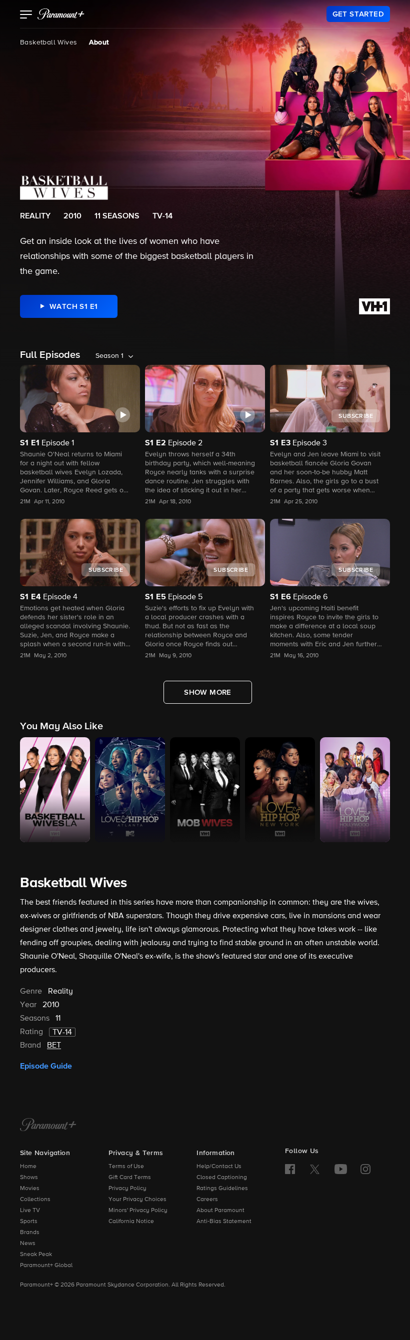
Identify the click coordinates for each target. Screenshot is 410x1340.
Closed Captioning (221, 1178)
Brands (30, 1233)
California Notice (131, 1222)
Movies (30, 1189)
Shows (29, 1178)
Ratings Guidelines (222, 1189)
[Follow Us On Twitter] (314, 1168)
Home (28, 1167)
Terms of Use (126, 1167)
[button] (26, 15)
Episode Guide (46, 1066)
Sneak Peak (36, 1255)
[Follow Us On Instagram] (365, 1169)
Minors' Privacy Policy (138, 1211)
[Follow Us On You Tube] (340, 1169)
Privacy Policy (127, 1189)
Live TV (30, 1211)
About (98, 42)
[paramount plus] (61, 13)
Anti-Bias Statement (224, 1222)
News (28, 1244)
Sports (29, 1222)
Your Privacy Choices (137, 1200)
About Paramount (220, 1211)
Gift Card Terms (129, 1178)
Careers (207, 1200)
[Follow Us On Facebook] (290, 1169)
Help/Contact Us (219, 1167)
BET (54, 1046)
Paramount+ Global (46, 1266)
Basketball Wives (48, 42)
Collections (35, 1200)
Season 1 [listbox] (110, 355)
